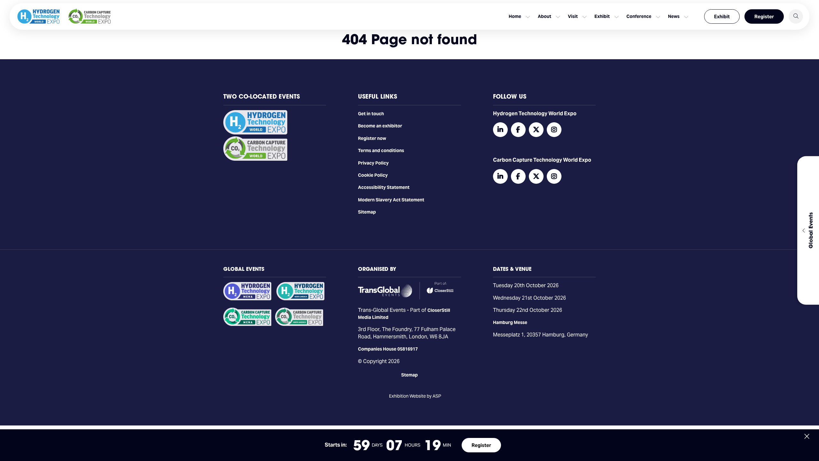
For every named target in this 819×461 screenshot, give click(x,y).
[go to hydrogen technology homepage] (38, 16)
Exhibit (722, 16)
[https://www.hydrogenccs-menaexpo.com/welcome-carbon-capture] (247, 324)
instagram (554, 129)
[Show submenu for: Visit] (584, 16)
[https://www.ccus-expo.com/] (299, 324)
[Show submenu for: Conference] (658, 16)
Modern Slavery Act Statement (391, 200)
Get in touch (371, 114)
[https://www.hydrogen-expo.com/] (300, 299)
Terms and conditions (381, 150)
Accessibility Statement (384, 187)
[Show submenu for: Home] (527, 16)
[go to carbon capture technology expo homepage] (89, 16)
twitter (536, 129)
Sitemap (367, 212)
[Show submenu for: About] (557, 16)
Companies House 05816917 (388, 349)
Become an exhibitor (380, 126)
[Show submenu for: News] (686, 16)
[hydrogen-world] (255, 133)
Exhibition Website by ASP (415, 396)
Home (515, 16)
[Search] (796, 16)
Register (764, 16)
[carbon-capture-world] (255, 159)
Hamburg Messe (510, 322)
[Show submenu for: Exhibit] (616, 16)
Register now (372, 138)
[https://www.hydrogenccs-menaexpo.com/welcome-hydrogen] (247, 299)
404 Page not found (409, 39)
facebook (518, 129)
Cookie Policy (373, 175)
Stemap (409, 375)
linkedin (500, 129)
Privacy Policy (373, 163)
